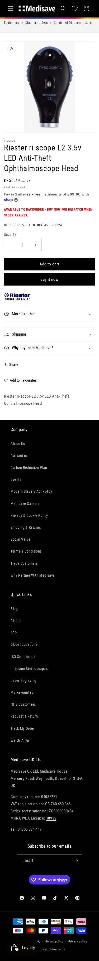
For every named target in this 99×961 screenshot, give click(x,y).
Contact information (52, 949)
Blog (14, 609)
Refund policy (54, 941)
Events (16, 479)
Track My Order (22, 728)
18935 (51, 818)
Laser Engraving (23, 680)
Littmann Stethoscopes (29, 668)
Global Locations (24, 644)
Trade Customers (24, 563)
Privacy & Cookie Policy (29, 515)
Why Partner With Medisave (33, 575)
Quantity (10, 235)
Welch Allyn (20, 740)
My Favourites (22, 692)
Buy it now (49, 279)
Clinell (16, 621)
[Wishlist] (75, 8)
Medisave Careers (25, 503)
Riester (9, 140)
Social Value (20, 539)
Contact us (19, 455)
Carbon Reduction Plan (29, 467)
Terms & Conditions (26, 551)
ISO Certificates (23, 657)
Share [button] (13, 364)
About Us (18, 444)
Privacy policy (77, 941)
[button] (10, 8)
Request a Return (24, 716)
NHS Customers (23, 704)
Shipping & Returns (26, 527)
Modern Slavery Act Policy (31, 491)
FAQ (14, 632)
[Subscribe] (76, 861)
